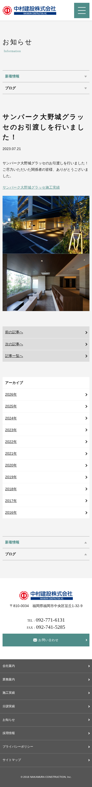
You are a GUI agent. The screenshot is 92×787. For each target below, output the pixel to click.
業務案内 (9, 679)
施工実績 (9, 692)
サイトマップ (12, 760)
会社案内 (9, 666)
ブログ (10, 88)
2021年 (11, 453)
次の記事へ (14, 344)
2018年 (11, 489)
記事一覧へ (14, 356)
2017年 (11, 501)
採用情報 (9, 733)
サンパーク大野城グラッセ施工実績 (31, 187)
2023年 (11, 430)
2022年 (11, 442)
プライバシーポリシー (18, 746)
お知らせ (9, 720)
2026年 (11, 394)
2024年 (11, 418)
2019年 (11, 477)
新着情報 (12, 76)
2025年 (11, 406)
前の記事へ (14, 332)
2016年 (11, 512)
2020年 (11, 465)
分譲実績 (9, 706)
